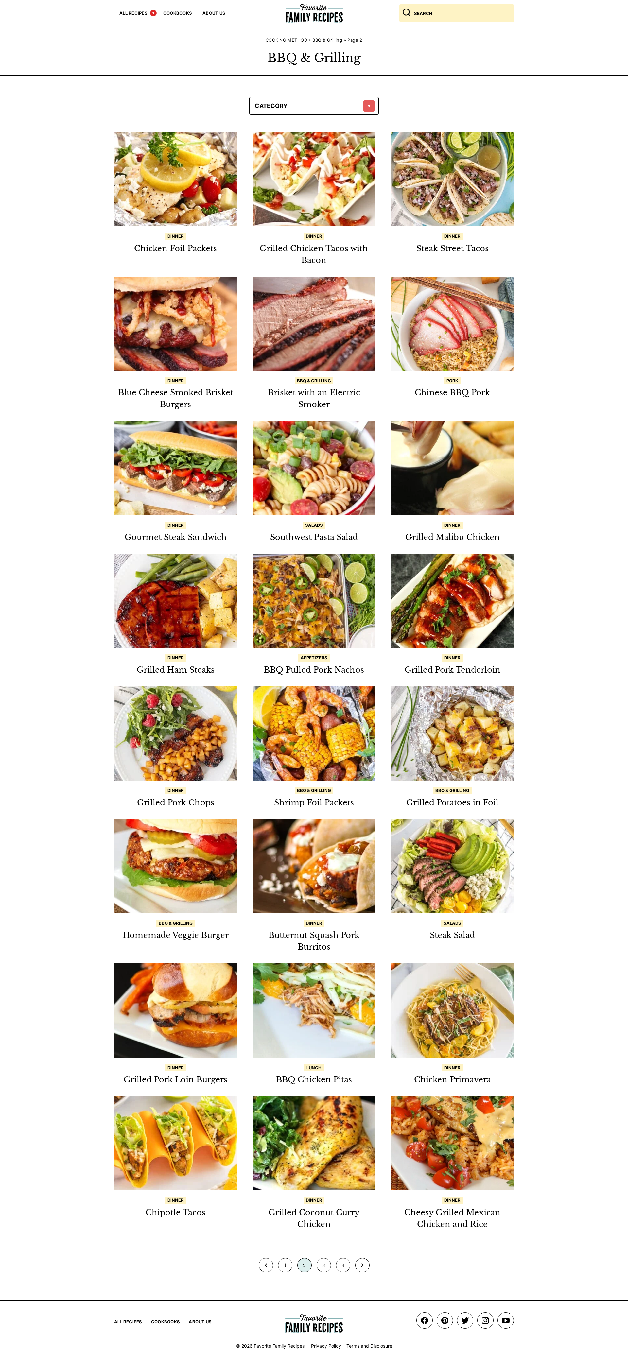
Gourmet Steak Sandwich (176, 537)
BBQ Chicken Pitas (314, 1079)
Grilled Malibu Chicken (452, 537)
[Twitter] (465, 1320)
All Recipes (133, 13)
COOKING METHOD (286, 40)
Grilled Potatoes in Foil (452, 802)
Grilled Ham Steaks (176, 670)
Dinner (175, 236)
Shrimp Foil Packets (314, 802)
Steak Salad (452, 935)
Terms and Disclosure (369, 1346)
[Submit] (406, 13)
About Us (213, 13)
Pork (452, 380)
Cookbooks (177, 13)
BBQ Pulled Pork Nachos (314, 670)
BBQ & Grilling (327, 40)
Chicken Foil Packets (175, 248)
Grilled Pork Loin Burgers (175, 1079)
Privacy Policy (326, 1346)
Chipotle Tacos (175, 1212)
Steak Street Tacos (452, 248)
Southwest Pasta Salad (314, 537)
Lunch (314, 1067)
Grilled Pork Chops (175, 802)
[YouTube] (505, 1320)
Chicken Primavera (452, 1079)
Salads (314, 525)
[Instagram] (485, 1320)
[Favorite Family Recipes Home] (314, 13)
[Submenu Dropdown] (153, 13)
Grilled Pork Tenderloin (452, 670)
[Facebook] (424, 1320)
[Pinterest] (445, 1320)
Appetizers (314, 657)
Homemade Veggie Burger (176, 935)
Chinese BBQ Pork (452, 392)
